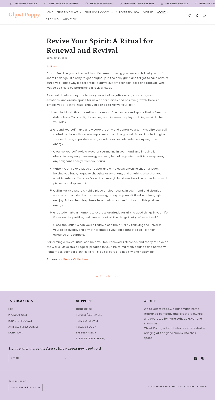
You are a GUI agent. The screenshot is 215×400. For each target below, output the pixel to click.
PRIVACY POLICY (86, 326)
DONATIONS (15, 332)
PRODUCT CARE (17, 315)
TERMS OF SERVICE (87, 321)
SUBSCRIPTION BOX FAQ (90, 338)
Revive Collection (75, 259)
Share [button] (54, 66)
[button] (69, 12)
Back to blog (110, 276)
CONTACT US (84, 309)
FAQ (10, 309)
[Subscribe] (65, 358)
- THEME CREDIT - (177, 386)
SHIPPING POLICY (86, 332)
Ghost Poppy (162, 386)
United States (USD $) (23, 387)
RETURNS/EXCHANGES (89, 315)
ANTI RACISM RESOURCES (23, 326)
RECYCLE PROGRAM (20, 321)
